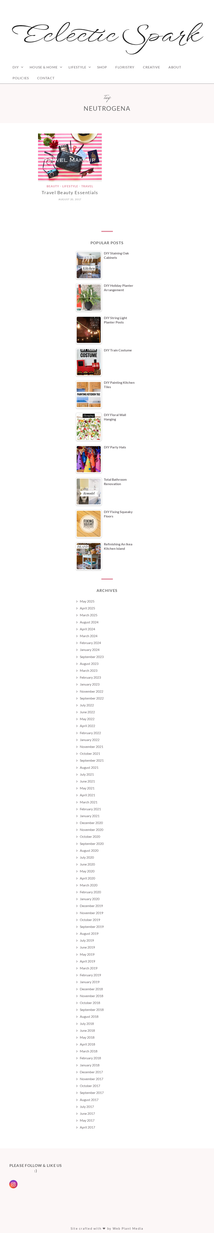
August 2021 (89, 767)
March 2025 (88, 615)
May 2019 (87, 954)
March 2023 (88, 670)
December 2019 (91, 906)
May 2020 (87, 871)
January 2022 (89, 740)
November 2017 (91, 1079)
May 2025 (87, 601)
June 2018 (87, 1030)
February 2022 (90, 733)
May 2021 (87, 788)
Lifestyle (77, 67)
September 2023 (92, 657)
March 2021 (88, 802)
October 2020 (90, 836)
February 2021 (90, 809)
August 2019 (89, 933)
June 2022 (87, 712)
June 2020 (87, 864)
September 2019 (92, 927)
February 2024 (90, 643)
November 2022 (91, 691)
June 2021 (87, 781)
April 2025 (87, 608)
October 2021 (90, 753)
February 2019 (90, 975)
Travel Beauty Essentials (70, 192)
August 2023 (89, 664)
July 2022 (87, 705)
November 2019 (91, 913)
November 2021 (91, 747)
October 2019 (90, 920)
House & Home (43, 67)
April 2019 (87, 961)
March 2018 (88, 1051)
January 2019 (89, 982)
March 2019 (88, 968)
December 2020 (91, 823)
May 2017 (87, 1120)
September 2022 (92, 698)
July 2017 (87, 1106)
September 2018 (92, 1010)
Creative (151, 67)
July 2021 (87, 774)
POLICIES (21, 78)
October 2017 (90, 1086)
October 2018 (90, 1003)
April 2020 (87, 878)
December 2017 (91, 1072)
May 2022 (87, 719)
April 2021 (87, 795)
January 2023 (89, 684)
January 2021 (89, 816)
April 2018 (87, 1044)
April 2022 (87, 726)
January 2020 (89, 899)
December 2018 (91, 989)
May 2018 (87, 1037)
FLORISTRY (124, 67)
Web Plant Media (128, 1228)
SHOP (102, 67)
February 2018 (90, 1058)
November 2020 (91, 830)
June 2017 (87, 1113)
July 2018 (87, 1023)
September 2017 (92, 1093)
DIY (16, 67)
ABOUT (174, 67)
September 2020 (92, 843)
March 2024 (88, 636)
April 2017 (87, 1127)
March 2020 (88, 885)
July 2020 (87, 857)
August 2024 (89, 622)
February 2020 (90, 892)
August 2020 (89, 850)
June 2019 (87, 947)
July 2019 (87, 940)
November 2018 (91, 996)
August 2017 (89, 1100)
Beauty (53, 186)
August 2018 (89, 1016)
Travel (87, 186)
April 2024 (87, 629)
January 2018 (89, 1065)
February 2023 (90, 677)
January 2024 (89, 650)
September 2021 (92, 760)
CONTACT (46, 78)
